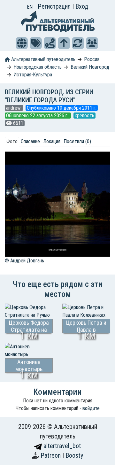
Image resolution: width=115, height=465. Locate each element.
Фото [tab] (12, 141)
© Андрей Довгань (24, 261)
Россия (91, 59)
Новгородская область (37, 67)
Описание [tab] (30, 141)
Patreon (51, 455)
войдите (91, 408)
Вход (81, 6)
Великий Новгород (90, 67)
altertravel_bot (61, 446)
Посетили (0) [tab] (77, 141)
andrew (14, 108)
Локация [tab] (51, 141)
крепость (84, 115)
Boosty (74, 455)
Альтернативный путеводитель (42, 59)
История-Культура (32, 75)
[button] (22, 43)
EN (30, 7)
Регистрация (55, 6)
